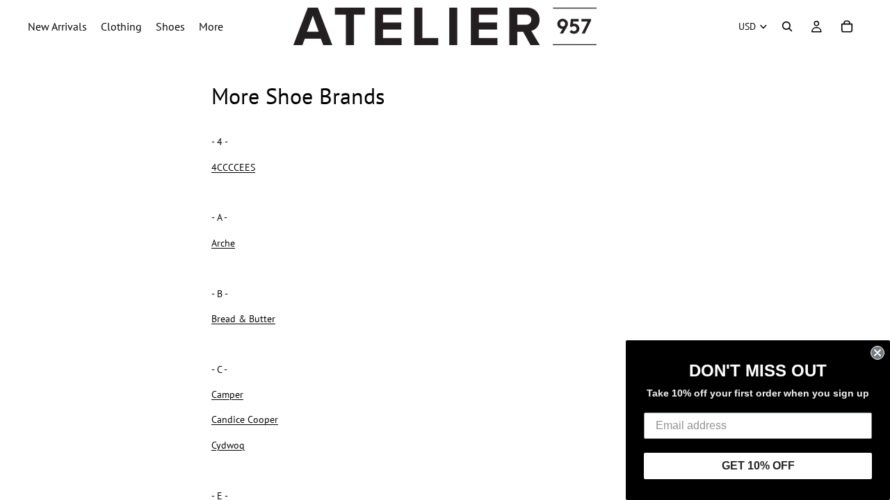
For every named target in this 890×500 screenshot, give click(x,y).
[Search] (787, 26)
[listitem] (211, 26)
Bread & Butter (243, 318)
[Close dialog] (877, 353)
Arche (223, 243)
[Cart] (847, 26)
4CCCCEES (233, 167)
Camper (227, 394)
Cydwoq (228, 445)
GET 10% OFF (758, 466)
